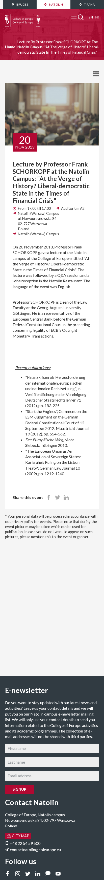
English (91, 17)
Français (97, 17)
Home (10, 47)
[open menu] (77, 17)
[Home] (22, 17)
